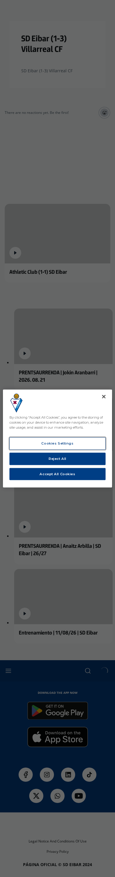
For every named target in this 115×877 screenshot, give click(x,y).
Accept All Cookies (57, 474)
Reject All (57, 458)
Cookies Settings (57, 443)
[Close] (103, 396)
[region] (57, 438)
